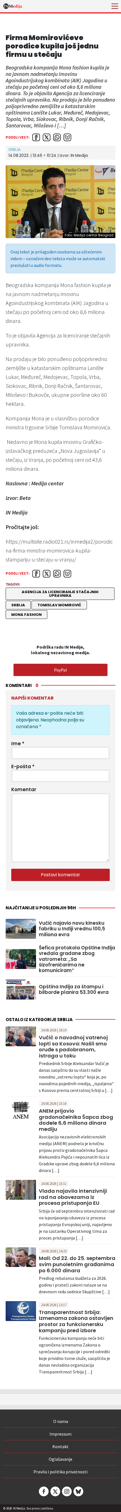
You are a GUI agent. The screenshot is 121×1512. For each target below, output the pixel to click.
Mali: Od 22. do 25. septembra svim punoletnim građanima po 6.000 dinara (77, 1264)
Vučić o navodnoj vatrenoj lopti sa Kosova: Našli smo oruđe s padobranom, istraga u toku (73, 1046)
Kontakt (60, 1446)
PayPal (60, 670)
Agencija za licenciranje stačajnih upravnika (60, 593)
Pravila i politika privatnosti (60, 1471)
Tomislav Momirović (59, 605)
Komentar (23, 789)
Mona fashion (26, 614)
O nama (60, 1421)
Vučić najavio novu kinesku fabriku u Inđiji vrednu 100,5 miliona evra (72, 928)
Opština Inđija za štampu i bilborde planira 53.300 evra (74, 989)
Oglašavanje (60, 1459)
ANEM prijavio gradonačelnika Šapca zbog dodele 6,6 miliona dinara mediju (76, 1120)
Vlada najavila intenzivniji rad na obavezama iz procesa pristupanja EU (73, 1196)
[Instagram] (66, 1491)
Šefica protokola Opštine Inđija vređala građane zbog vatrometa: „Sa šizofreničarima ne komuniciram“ (77, 959)
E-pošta (23, 766)
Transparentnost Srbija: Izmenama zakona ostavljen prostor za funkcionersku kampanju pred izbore (76, 1321)
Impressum (60, 1434)
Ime (17, 743)
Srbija (14, 149)
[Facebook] (43, 1491)
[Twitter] (55, 1491)
